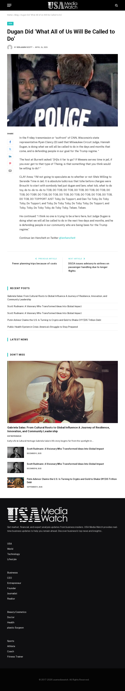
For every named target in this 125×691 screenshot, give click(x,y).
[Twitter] (10, 149)
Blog (16, 15)
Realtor (11, 598)
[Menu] (9, 5)
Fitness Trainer (15, 656)
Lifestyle (12, 559)
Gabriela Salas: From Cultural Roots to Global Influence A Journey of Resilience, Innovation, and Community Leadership (58, 429)
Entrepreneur (14, 436)
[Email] (10, 170)
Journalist (12, 593)
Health (10, 622)
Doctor (10, 617)
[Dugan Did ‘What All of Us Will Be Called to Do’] (62, 90)
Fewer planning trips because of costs (34, 263)
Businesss (12, 572)
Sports (10, 641)
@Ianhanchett (67, 237)
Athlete (11, 646)
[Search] (116, 5)
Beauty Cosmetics (16, 612)
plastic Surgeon (15, 627)
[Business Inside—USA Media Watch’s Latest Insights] (62, 5)
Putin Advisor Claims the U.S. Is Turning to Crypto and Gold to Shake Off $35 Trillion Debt (54, 320)
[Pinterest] (10, 163)
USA (10, 23)
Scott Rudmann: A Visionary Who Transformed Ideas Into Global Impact (44, 306)
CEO (9, 578)
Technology (13, 554)
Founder (11, 588)
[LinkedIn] (10, 156)
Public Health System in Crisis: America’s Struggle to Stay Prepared (42, 327)
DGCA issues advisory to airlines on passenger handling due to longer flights (88, 267)
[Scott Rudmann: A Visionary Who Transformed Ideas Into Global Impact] (15, 452)
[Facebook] (10, 142)
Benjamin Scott (24, 47)
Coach (10, 651)
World (10, 549)
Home (10, 15)
